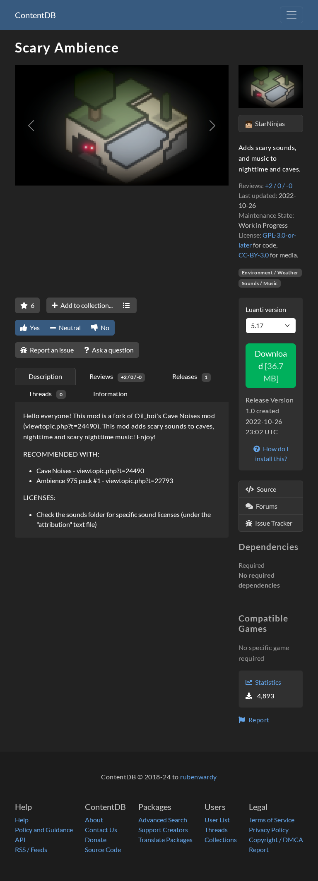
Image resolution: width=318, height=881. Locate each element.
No (104, 327)
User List (217, 820)
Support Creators (163, 829)
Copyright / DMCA (276, 839)
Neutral (69, 327)
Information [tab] (110, 394)
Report (258, 720)
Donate (95, 839)
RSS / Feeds (31, 849)
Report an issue (51, 350)
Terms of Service (271, 820)
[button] (31, 125)
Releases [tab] (190, 376)
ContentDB (35, 15)
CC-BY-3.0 (253, 255)
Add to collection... (86, 305)
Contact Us (101, 829)
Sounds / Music (260, 283)
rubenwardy (198, 777)
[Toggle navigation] (291, 15)
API (20, 839)
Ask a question (112, 350)
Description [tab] (45, 376)
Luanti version (266, 309)
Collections (221, 839)
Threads (216, 829)
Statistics (267, 682)
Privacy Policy (269, 829)
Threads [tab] (46, 394)
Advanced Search (162, 820)
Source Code (103, 849)
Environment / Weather (270, 272)
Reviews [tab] (115, 376)
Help (22, 820)
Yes (34, 327)
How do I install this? (272, 453)
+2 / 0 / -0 (278, 185)
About (94, 820)
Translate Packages (165, 839)
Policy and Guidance (44, 829)
